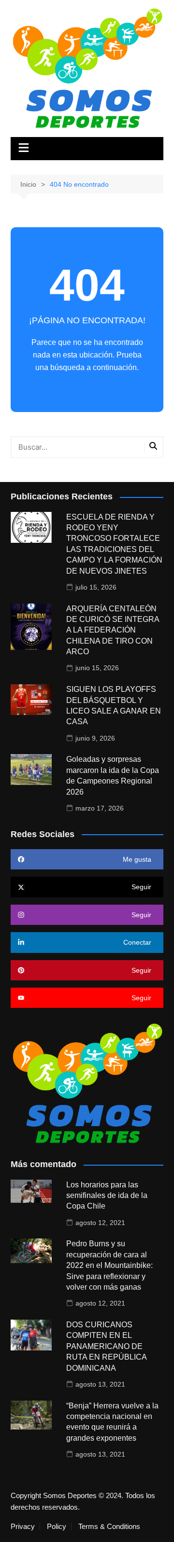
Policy (56, 1526)
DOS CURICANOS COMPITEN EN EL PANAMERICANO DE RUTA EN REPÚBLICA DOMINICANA (106, 1346)
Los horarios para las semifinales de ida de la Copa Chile (106, 1196)
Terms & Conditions (109, 1526)
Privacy (23, 1526)
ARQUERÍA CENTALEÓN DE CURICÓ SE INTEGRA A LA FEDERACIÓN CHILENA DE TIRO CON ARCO (112, 630)
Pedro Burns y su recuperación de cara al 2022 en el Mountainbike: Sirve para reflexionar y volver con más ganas (109, 1265)
